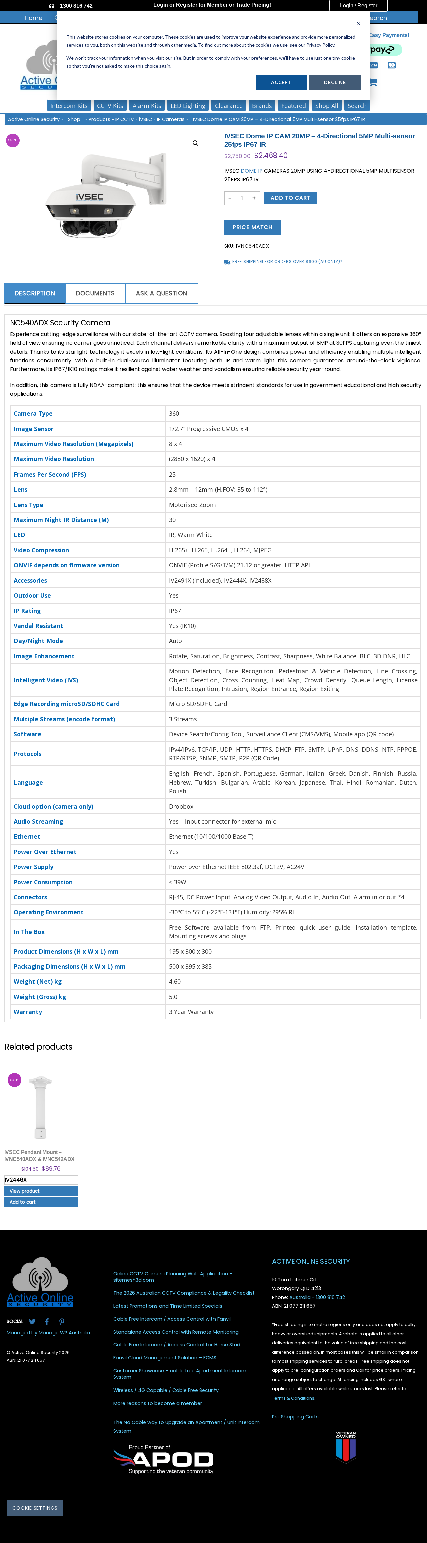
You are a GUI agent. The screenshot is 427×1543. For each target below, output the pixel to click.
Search (376, 18)
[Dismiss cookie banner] (358, 24)
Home (33, 18)
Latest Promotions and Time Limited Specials (167, 1306)
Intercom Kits (69, 106)
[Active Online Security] (40, 1304)
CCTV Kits (110, 106)
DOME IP (252, 171)
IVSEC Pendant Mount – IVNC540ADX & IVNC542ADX (39, 1155)
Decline (335, 82)
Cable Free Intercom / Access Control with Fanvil (172, 1319)
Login (160, 5)
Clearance (229, 106)
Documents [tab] (95, 293)
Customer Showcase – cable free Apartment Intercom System (179, 1374)
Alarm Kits (147, 106)
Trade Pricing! (253, 5)
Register (186, 5)
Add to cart (291, 198)
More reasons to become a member (157, 1403)
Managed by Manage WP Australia (48, 1332)
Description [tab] (35, 293)
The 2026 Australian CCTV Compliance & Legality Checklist (184, 1293)
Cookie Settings (35, 1508)
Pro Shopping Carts (295, 1416)
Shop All (326, 106)
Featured (293, 106)
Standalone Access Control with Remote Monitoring (176, 1332)
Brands (262, 106)
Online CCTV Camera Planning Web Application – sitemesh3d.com (173, 1277)
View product (25, 1191)
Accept (281, 82)
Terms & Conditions (293, 1398)
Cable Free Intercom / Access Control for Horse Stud (176, 1345)
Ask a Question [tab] (162, 293)
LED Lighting (188, 106)
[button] (196, 143)
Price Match (252, 227)
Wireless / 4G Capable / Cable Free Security (166, 1390)
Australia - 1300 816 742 (317, 1297)
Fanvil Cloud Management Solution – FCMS (164, 1358)
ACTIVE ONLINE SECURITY (311, 1261)
